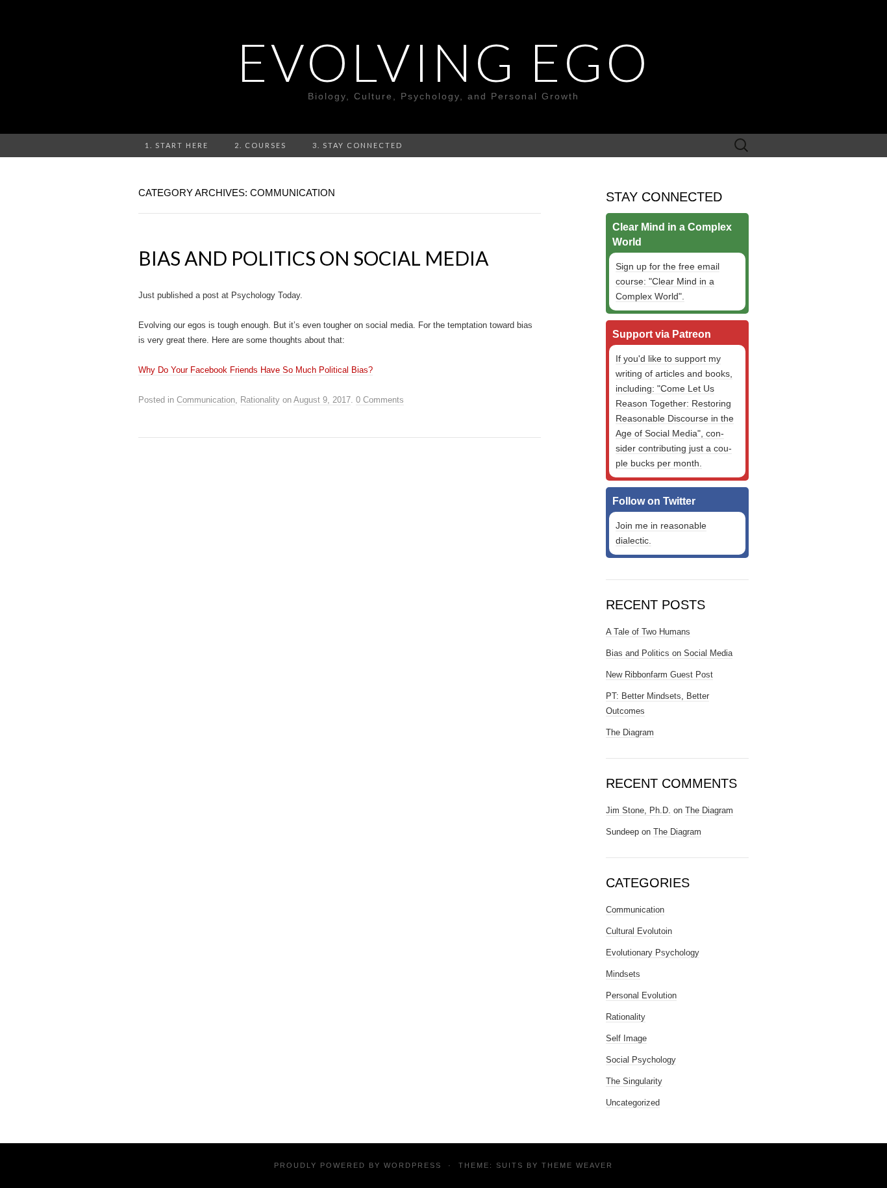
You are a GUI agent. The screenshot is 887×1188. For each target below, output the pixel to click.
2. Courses (260, 145)
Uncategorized (633, 1102)
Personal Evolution (641, 995)
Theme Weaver (577, 1165)
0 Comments (380, 400)
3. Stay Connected (357, 145)
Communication (206, 400)
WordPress (413, 1165)
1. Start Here (176, 145)
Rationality (260, 400)
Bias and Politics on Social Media (313, 258)
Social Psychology (641, 1060)
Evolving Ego (444, 62)
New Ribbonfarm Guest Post (659, 674)
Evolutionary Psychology (652, 952)
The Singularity (634, 1081)
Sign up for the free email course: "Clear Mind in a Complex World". (667, 281)
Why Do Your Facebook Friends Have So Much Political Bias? (255, 370)
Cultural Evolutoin (639, 931)
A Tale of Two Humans (648, 632)
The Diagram (630, 732)
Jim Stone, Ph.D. (638, 810)
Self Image (626, 1038)
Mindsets (623, 974)
